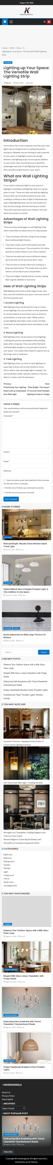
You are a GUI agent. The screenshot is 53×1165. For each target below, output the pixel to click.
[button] (11, 22)
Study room (8, 882)
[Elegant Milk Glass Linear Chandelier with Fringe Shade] (26, 956)
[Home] (4, 22)
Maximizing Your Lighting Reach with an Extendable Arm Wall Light (14, 388)
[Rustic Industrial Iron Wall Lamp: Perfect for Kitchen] (26, 615)
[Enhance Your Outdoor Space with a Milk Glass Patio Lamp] (26, 911)
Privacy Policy (8, 1096)
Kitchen (8, 62)
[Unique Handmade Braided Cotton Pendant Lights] (26, 1048)
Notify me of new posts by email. (20, 492)
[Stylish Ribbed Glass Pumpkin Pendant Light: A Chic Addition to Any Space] (26, 570)
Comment (8, 416)
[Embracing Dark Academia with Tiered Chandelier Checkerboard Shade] (26, 1002)
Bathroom (7, 854)
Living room (8, 875)
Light (16, 628)
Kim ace (8, 83)
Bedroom (7, 858)
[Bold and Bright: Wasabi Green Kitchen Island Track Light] (26, 524)
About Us (6, 1092)
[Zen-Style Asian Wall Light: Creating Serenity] (26, 763)
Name (6, 452)
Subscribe (8, 1152)
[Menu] (11, 22)
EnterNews (20, 1162)
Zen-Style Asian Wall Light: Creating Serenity (23, 782)
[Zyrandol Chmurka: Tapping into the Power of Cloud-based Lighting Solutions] (26, 723)
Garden (6, 865)
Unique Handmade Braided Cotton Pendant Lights (25, 690)
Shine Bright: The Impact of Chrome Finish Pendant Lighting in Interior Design (38, 388)
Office (6, 878)
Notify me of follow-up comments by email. (25, 487)
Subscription (7, 1099)
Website (7, 470)
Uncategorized (10, 885)
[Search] (44, 21)
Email (6, 461)
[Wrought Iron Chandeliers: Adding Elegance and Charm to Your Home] (26, 807)
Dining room (8, 861)
